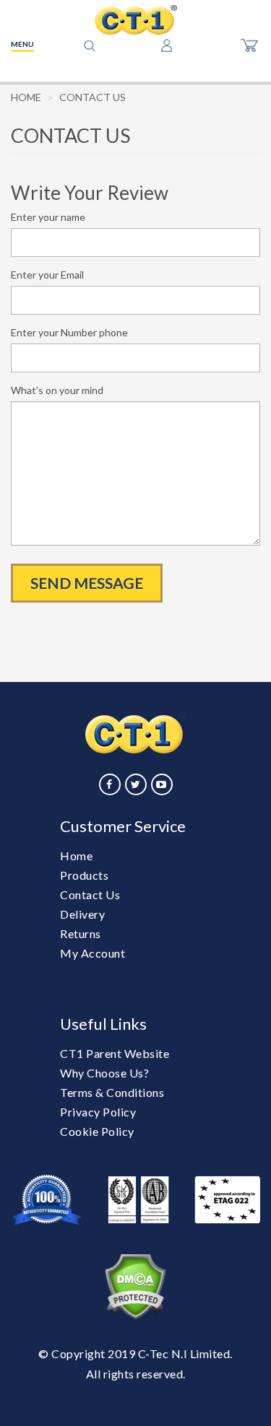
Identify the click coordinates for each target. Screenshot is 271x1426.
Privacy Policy (98, 1112)
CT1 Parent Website (114, 1053)
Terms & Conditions (112, 1092)
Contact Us (90, 894)
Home (26, 97)
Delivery (82, 914)
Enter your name (48, 217)
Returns (80, 933)
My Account (92, 953)
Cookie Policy (97, 1131)
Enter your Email (47, 274)
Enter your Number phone (69, 332)
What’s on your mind (57, 390)
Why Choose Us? (104, 1073)
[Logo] (135, 20)
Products (84, 875)
